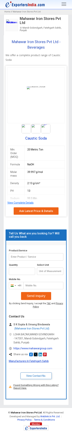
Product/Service (18, 250)
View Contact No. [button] (36, 375)
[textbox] (50, 271)
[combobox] (15, 285)
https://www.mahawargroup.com (32, 348)
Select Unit (43, 264)
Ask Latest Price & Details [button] (36, 211)
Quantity (13, 264)
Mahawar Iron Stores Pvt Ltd (40, 21)
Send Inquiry (36, 296)
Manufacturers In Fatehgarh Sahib (29, 361)
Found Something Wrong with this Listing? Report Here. (36, 386)
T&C (49, 303)
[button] (31, 354)
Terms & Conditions (44, 419)
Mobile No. (15, 279)
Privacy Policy (24, 419)
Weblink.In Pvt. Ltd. (50, 416)
